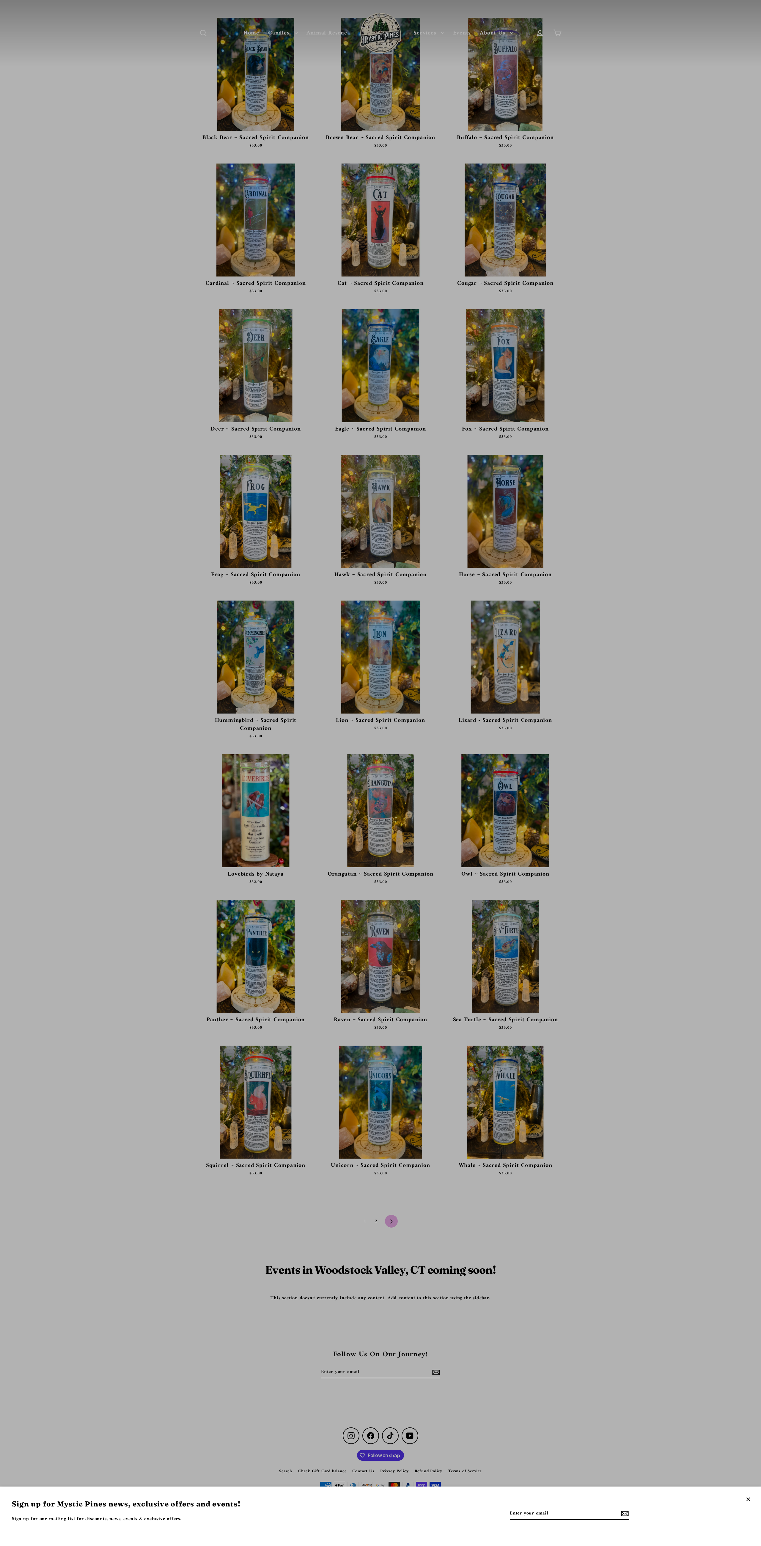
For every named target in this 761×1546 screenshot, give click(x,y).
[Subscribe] (624, 1513)
